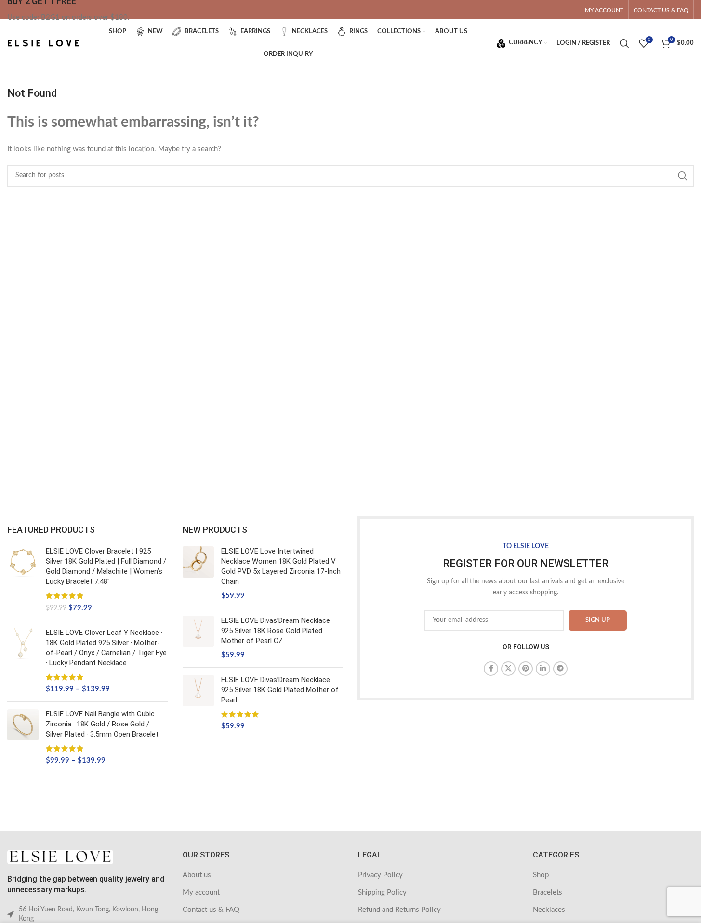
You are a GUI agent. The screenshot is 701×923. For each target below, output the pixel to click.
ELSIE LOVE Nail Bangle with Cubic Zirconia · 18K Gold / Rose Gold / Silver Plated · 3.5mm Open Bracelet (102, 724)
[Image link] (60, 856)
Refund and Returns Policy (399, 909)
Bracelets (547, 892)
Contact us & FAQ (211, 909)
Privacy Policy (380, 875)
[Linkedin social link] (543, 668)
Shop (541, 875)
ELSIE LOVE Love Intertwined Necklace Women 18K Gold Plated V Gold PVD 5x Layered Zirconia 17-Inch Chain (281, 566)
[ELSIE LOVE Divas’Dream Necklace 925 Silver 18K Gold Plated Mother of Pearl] (198, 703)
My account (201, 892)
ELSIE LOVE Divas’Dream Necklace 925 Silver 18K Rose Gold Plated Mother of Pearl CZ (275, 630)
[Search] (624, 43)
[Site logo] (43, 42)
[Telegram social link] (560, 668)
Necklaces (549, 909)
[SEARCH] (683, 176)
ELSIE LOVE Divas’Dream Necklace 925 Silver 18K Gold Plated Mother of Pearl (280, 689)
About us (197, 875)
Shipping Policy (382, 892)
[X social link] (508, 668)
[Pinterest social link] (525, 668)
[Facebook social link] (491, 668)
